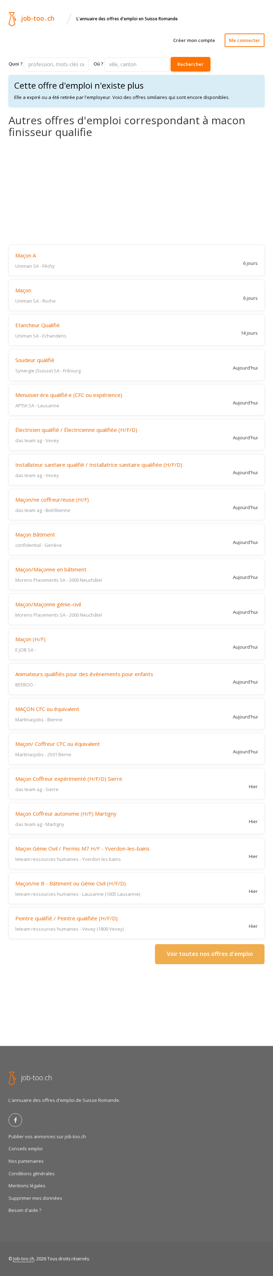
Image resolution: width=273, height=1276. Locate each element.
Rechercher (190, 64)
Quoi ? (16, 64)
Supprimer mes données (35, 1198)
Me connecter (244, 40)
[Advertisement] (136, 191)
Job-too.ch (23, 1259)
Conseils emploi (26, 1148)
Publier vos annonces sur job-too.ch (47, 1136)
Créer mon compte (194, 40)
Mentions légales (27, 1185)
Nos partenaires (26, 1161)
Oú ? (98, 64)
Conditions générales (32, 1173)
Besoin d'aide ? (25, 1210)
